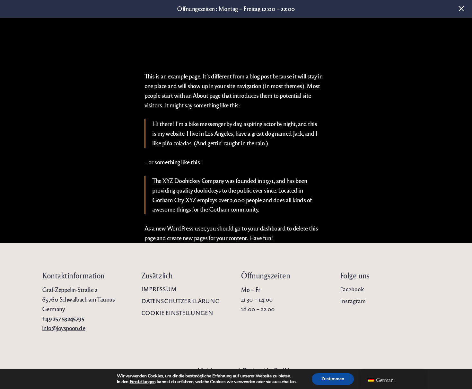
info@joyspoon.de (63, 327)
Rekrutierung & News (391, 35)
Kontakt (436, 35)
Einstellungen (143, 382)
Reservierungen (60, 35)
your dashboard (266, 228)
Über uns (21, 35)
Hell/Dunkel (458, 35)
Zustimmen (332, 379)
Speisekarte (101, 35)
